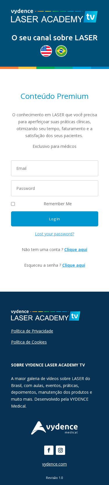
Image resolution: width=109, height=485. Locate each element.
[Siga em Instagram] (60, 450)
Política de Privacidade (32, 331)
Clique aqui (75, 249)
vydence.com (54, 464)
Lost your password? (54, 234)
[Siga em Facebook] (48, 450)
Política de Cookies (29, 342)
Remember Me (58, 203)
